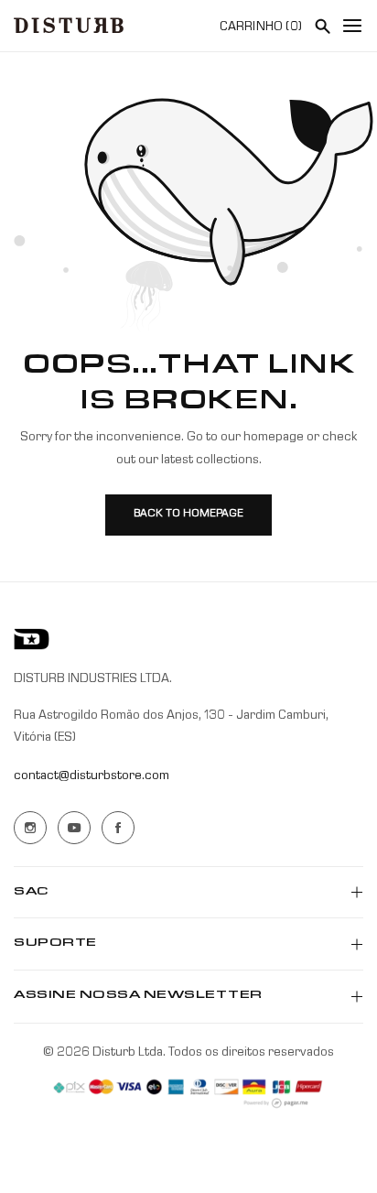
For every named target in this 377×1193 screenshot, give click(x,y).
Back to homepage (188, 514)
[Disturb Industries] (69, 25)
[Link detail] (30, 827)
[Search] (322, 25)
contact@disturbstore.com (91, 776)
